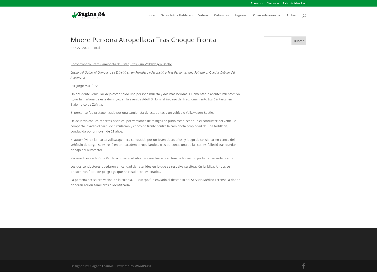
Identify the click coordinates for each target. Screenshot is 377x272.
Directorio (272, 3)
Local (152, 15)
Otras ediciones (264, 15)
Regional (241, 15)
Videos (203, 15)
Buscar (299, 41)
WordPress (143, 266)
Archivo (292, 15)
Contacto (256, 3)
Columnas (221, 15)
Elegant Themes (101, 266)
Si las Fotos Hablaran (177, 15)
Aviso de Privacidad (294, 3)
